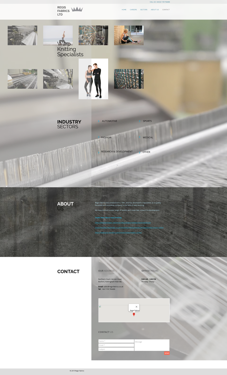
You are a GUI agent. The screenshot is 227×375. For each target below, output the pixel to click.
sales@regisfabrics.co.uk (113, 286)
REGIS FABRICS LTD (63, 11)
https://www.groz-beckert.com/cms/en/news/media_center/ (118, 232)
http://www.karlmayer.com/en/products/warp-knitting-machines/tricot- (123, 222)
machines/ (99, 227)
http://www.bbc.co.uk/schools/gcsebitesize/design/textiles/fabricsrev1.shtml (133, 227)
